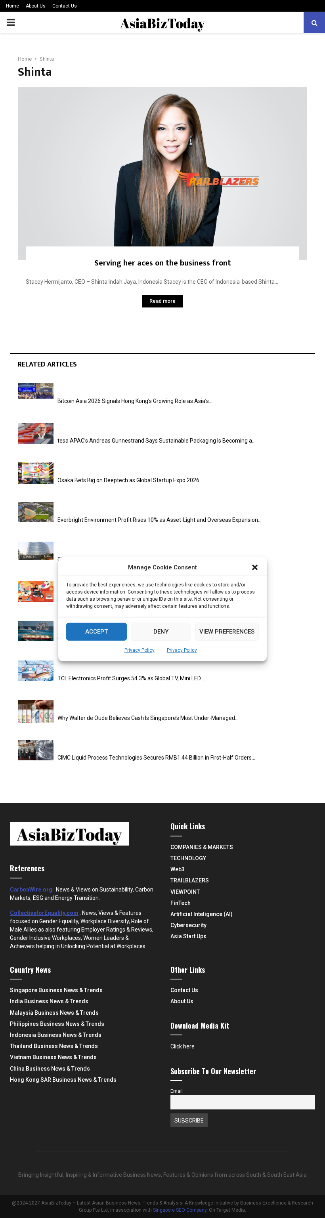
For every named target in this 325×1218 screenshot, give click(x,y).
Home (12, 6)
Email (176, 1091)
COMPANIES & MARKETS (201, 847)
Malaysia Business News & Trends (54, 1013)
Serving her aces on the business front (162, 263)
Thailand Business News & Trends (54, 1046)
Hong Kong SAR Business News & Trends (63, 1080)
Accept (96, 631)
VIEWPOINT (185, 892)
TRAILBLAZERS (189, 880)
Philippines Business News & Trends (57, 1024)
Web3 (177, 869)
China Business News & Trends (50, 1068)
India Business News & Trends (49, 1001)
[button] (255, 567)
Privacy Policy (139, 650)
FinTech (180, 903)
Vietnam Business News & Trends (53, 1057)
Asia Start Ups (188, 936)
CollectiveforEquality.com (44, 913)
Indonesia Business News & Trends (55, 1035)
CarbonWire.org (31, 889)
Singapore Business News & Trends (56, 990)
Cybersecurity (188, 925)
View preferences (226, 631)
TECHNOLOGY (188, 858)
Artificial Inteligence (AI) (201, 914)
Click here (182, 1046)
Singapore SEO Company (179, 1210)
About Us (36, 6)
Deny (160, 631)
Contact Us (64, 6)
